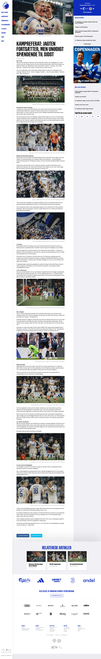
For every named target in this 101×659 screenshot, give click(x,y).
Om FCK (65, 625)
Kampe (37, 625)
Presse (65, 630)
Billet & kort (4, 12)
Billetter (52, 625)
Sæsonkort (52, 631)
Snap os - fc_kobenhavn (4, 652)
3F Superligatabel (39, 630)
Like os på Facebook (2, 652)
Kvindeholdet (5, 21)
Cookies (57, 635)
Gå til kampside (87, 12)
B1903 (79, 630)
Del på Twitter (37, 535)
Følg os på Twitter (10, 652)
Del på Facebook (23, 535)
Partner (3, 33)
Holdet (23, 625)
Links (79, 625)
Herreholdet (4, 16)
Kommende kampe (40, 627)
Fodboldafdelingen (26, 628)
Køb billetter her (53, 627)
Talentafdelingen (25, 630)
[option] (43, 17)
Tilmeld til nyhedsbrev (6, 655)
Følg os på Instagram (6, 652)
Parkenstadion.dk (81, 628)
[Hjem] (5, 5)
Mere (2, 41)
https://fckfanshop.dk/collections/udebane (86, 47)
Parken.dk (80, 627)
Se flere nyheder (87, 43)
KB (78, 631)
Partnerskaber (67, 627)
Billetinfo (52, 628)
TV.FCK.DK (3, 29)
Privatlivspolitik (63, 635)
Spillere (23, 627)
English (9, 649)
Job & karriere (67, 628)
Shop (2, 37)
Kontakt (65, 631)
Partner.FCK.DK (57, 595)
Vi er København (5, 25)
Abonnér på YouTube (8, 652)
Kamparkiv (38, 628)
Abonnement (52, 630)
